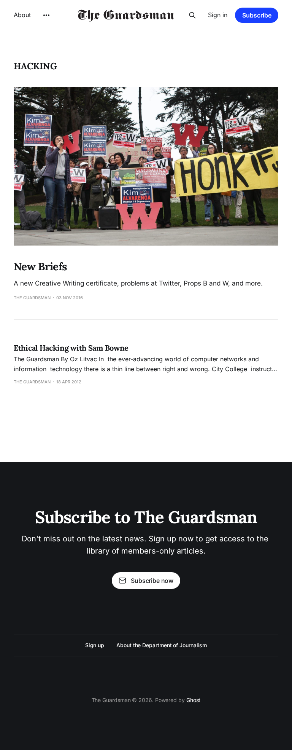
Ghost (193, 700)
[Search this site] (192, 15)
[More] (46, 15)
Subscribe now (152, 580)
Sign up (94, 645)
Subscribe (256, 15)
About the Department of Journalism (161, 645)
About (22, 15)
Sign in (217, 15)
